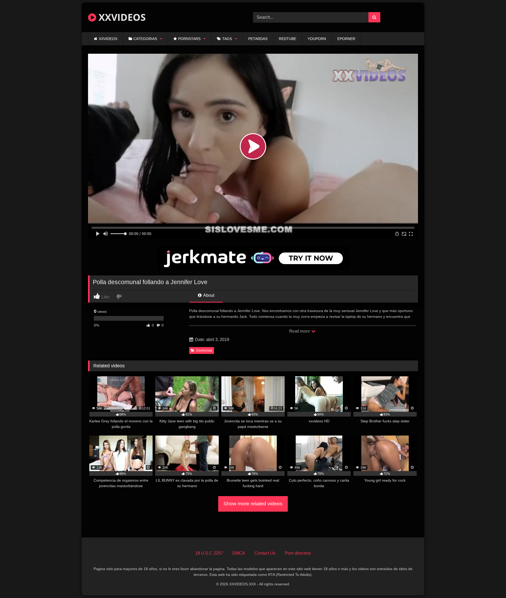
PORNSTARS (189, 39)
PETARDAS (257, 39)
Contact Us (265, 553)
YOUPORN (317, 39)
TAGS (227, 39)
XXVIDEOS (121, 17)
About (208, 295)
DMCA (238, 553)
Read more (300, 331)
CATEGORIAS (145, 39)
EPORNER (346, 39)
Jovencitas (204, 350)
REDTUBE (287, 39)
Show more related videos (253, 503)
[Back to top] (489, 582)
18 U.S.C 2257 (209, 553)
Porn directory (298, 553)
